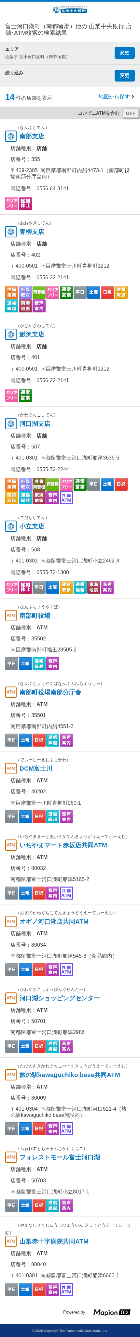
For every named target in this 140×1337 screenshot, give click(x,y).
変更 (124, 52)
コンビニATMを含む (98, 113)
